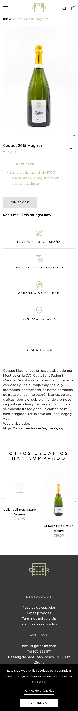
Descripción (39, 350)
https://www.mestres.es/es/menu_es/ (33, 428)
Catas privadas (39, 613)
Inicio (7, 19)
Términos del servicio (39, 619)
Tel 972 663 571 (39, 651)
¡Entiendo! (39, 702)
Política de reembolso (39, 624)
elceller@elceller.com (39, 646)
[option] (19, 501)
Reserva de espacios (39, 607)
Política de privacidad (39, 690)
